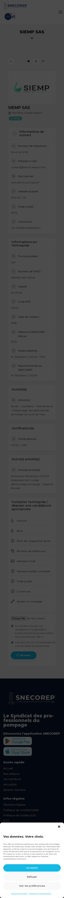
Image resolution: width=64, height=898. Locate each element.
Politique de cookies (19, 893)
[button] (59, 826)
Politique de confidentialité (40, 893)
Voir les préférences (32, 885)
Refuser (32, 876)
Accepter (32, 867)
